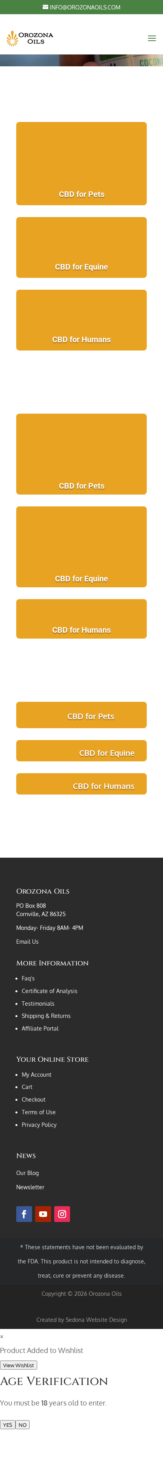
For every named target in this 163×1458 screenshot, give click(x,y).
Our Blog (27, 1172)
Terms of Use (39, 1112)
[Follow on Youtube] (43, 1214)
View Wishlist (18, 1365)
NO (23, 1424)
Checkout (33, 1099)
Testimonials (38, 1003)
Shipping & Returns (46, 1015)
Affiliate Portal (40, 1028)
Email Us (27, 941)
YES (7, 1424)
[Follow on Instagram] (62, 1214)
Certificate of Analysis (50, 991)
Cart (27, 1086)
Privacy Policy (39, 1124)
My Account (36, 1074)
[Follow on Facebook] (24, 1214)
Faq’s (28, 978)
